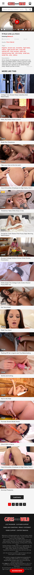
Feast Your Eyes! (6, 330)
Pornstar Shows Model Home (10, 421)
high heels (26, 48)
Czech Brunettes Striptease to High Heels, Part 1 (16, 188)
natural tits (5, 51)
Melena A (10, 36)
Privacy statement (25, 527)
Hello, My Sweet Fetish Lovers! (11, 119)
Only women (14, 51)
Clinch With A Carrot (7, 444)
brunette (19, 48)
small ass (26, 53)
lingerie (4, 48)
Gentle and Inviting (7, 376)
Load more (17, 497)
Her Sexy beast (6, 307)
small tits (5, 55)
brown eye (11, 48)
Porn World (10, 42)
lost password (10, 524)
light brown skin (12, 49)
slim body (18, 53)
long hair (22, 49)
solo (10, 55)
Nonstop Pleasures (7, 490)
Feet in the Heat (6, 399)
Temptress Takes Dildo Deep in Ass (12, 211)
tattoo (15, 55)
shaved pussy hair (8, 53)
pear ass (23, 51)
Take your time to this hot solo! (11, 165)
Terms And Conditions (10, 527)
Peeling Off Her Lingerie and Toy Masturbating (16, 353)
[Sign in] (30, 3)
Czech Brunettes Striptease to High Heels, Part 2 (16, 467)
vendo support (11, 530)
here (6, 563)
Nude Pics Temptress (8, 142)
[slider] (8, 29)
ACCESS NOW (17, 571)
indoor (4, 49)
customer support (22, 524)
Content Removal (22, 530)
